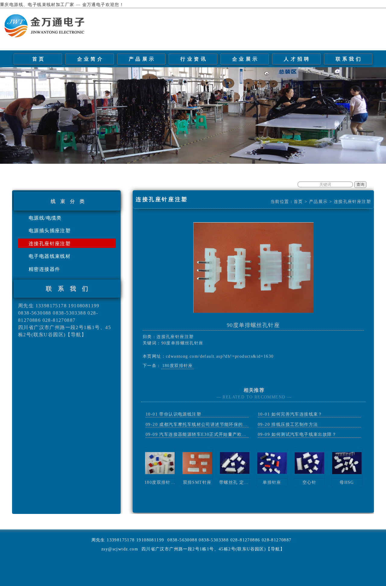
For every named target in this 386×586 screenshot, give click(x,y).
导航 (76, 334)
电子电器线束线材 (50, 256)
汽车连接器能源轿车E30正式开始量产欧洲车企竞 (209, 434)
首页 (39, 59)
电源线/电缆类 (45, 217)
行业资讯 (193, 59)
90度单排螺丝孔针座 (253, 325)
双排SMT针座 (197, 482)
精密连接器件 (44, 269)
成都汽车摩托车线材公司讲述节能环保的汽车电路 (210, 424)
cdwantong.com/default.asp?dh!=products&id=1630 (220, 356)
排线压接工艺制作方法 (294, 424)
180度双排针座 (177, 365)
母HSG (347, 482)
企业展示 (245, 59)
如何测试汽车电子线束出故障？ (304, 434)
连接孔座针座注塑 (50, 243)
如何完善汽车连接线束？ (296, 414)
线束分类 (70, 201)
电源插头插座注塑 (50, 230)
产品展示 (142, 59)
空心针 (309, 482)
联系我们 (349, 59)
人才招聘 (297, 59)
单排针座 (272, 482)
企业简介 (90, 59)
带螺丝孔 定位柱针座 (241, 482)
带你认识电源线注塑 (180, 414)
